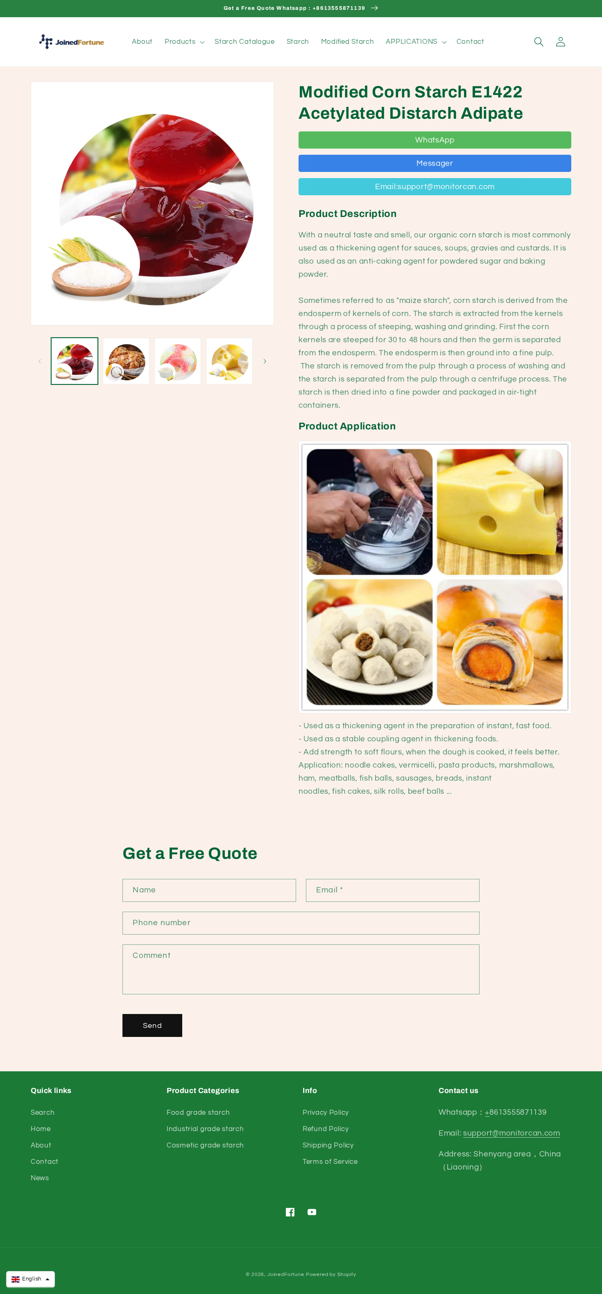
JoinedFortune (285, 1274)
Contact (45, 1161)
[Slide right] (265, 361)
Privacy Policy (326, 1112)
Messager (434, 163)
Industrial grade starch (205, 1129)
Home (41, 1129)
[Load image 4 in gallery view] (229, 361)
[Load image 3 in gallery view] (177, 361)
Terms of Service (330, 1161)
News (40, 1178)
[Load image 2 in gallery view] (126, 361)
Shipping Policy (328, 1145)
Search (42, 1112)
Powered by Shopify (331, 1274)
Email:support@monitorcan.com (435, 187)
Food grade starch (198, 1112)
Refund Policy (326, 1129)
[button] (183, 42)
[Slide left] (40, 361)
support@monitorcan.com (511, 1133)
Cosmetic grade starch (205, 1145)
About (41, 1145)
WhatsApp (435, 140)
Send (152, 1026)
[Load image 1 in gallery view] (74, 361)
